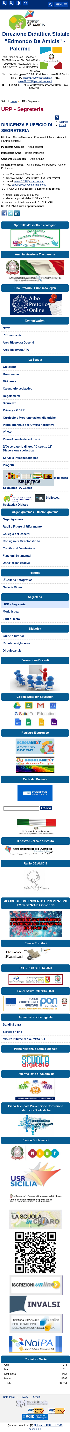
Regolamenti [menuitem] (11, 395)
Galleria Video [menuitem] (12, 587)
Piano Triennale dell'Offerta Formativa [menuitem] (28, 424)
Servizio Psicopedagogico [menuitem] (20, 457)
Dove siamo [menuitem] (11, 374)
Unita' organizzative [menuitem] (16, 562)
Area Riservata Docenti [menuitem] (18, 342)
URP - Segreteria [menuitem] (14, 604)
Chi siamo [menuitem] (10, 366)
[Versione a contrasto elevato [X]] (18, 3)
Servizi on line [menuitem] (12, 1031)
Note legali (9, 1397)
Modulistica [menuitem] (10, 611)
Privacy (24, 1397)
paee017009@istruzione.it (37, 77)
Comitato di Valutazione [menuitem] (19, 548)
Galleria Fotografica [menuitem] (18, 579)
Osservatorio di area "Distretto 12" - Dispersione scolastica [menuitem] (28, 448)
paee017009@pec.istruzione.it (35, 81)
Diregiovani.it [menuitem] (12, 650)
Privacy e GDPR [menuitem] (14, 410)
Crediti (36, 1397)
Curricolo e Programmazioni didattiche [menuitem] (29, 417)
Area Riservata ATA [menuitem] (16, 349)
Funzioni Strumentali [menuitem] (17, 555)
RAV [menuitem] (9, 432)
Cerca (46, 808)
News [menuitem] (6, 328)
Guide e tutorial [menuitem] (13, 636)
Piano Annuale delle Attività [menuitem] (21, 439)
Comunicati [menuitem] (13, 335)
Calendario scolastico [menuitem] (17, 388)
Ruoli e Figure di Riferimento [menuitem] (22, 526)
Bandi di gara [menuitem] (12, 1024)
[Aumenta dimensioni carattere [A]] (11, 3)
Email (62, 125)
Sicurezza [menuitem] (9, 403)
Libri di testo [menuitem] (11, 619)
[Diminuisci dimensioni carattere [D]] (4, 3)
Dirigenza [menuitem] (9, 381)
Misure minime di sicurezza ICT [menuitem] (24, 1039)
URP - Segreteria (22, 109)
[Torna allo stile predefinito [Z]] (25, 3)
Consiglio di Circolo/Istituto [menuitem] (21, 541)
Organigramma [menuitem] (13, 519)
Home (13, 101)
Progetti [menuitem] (8, 465)
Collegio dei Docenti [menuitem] (16, 533)
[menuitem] (35, 480)
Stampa (63, 121)
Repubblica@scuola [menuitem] (16, 643)
